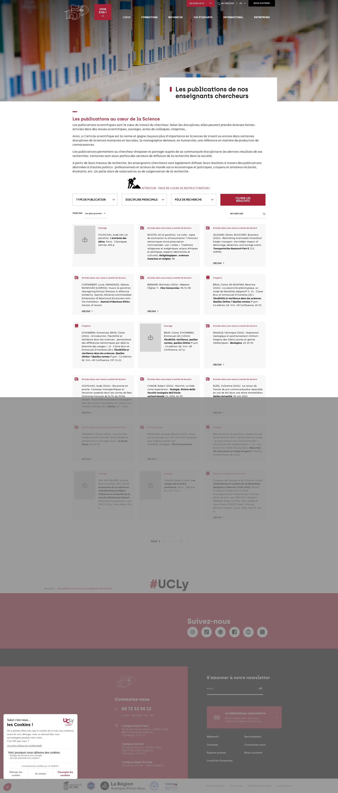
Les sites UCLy (196, 3)
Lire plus (217, 263)
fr (241, 3)
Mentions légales (215, 786)
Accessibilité (284, 786)
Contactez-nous (255, 744)
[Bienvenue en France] (154, 788)
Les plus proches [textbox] (93, 213)
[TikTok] (206, 632)
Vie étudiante (203, 17)
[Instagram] (192, 632)
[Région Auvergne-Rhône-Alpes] (123, 788)
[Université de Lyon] (72, 788)
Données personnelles (259, 786)
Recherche (175, 17)
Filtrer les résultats (243, 199)
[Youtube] (248, 632)
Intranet (212, 744)
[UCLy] (76, 12)
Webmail (213, 736)
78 (181, 541)
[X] (262, 632)
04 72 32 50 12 (136, 708)
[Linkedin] (220, 632)
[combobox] (95, 200)
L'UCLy (127, 17)
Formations (149, 17)
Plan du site (236, 786)
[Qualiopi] (171, 788)
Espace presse (216, 752)
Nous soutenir (262, 3)
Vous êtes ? (103, 11)
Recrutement (252, 736)
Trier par (77, 213)
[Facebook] (234, 632)
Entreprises (262, 17)
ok (260, 688)
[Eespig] (91, 788)
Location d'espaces (220, 760)
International (233, 17)
